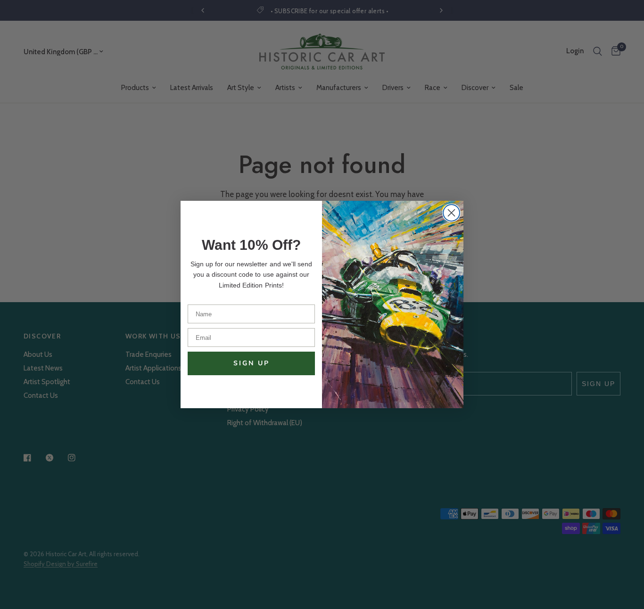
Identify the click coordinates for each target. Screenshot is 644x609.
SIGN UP (251, 363)
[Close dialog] (451, 213)
